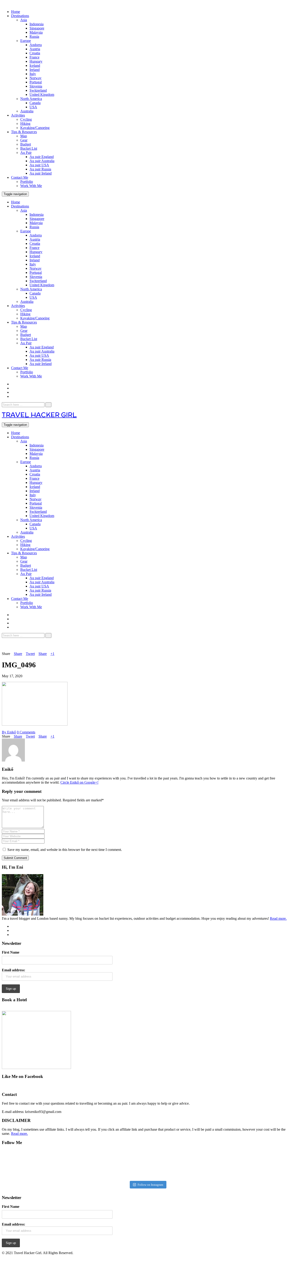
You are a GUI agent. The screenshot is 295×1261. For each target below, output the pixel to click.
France (34, 57)
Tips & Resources (24, 132)
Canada (35, 103)
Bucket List (28, 148)
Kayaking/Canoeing (35, 128)
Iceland (35, 65)
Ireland (35, 70)
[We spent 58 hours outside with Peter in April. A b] (75, 1164)
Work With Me (31, 186)
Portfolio (26, 182)
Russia (34, 36)
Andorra (36, 45)
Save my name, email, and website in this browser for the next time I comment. (64, 850)
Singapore (37, 28)
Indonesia (37, 24)
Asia (23, 20)
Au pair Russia (40, 169)
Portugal (36, 82)
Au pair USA (39, 165)
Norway (35, 78)
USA (33, 107)
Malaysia (36, 32)
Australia (26, 111)
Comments (26, 732)
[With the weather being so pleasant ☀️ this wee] (27, 1164)
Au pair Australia (42, 161)
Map (23, 136)
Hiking (25, 124)
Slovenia (36, 86)
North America (31, 99)
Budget (25, 144)
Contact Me (19, 177)
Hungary (36, 61)
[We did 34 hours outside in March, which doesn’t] (220, 1164)
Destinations (20, 16)
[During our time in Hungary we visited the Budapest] (268, 1164)
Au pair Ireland (41, 173)
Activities (18, 115)
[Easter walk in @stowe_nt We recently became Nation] (172, 1164)
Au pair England (42, 157)
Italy (33, 74)
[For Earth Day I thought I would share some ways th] (123, 1164)
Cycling (26, 119)
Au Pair (26, 153)
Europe (25, 41)
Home (15, 12)
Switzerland (38, 90)
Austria (35, 49)
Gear (23, 140)
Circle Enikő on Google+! (79, 782)
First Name (10, 952)
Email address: (13, 970)
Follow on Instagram (150, 1184)
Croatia (35, 53)
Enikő (9, 732)
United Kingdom (42, 94)
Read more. (278, 918)
